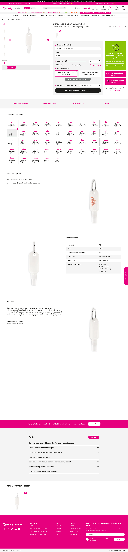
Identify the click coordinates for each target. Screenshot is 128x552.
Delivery (107, 103)
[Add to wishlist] (5, 67)
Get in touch (115, 90)
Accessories (85, 15)
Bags (24, 15)
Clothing (51, 15)
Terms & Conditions (75, 534)
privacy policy (93, 540)
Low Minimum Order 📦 (38, 12)
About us (58, 525)
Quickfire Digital (119, 550)
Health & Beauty (104, 266)
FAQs (57, 534)
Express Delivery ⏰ (54, 12)
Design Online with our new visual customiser (96, 12)
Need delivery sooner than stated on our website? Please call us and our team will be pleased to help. (64, 1)
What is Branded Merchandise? (38, 534)
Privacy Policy (74, 531)
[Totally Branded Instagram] (8, 529)
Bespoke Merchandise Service (38, 531)
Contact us (94, 424)
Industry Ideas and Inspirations (38, 528)
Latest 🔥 (74, 12)
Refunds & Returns (75, 528)
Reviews (58, 531)
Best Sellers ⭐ (22, 12)
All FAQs (93, 437)
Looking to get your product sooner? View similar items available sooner (115, 62)
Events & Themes (107, 15)
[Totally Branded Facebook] (4, 529)
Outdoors (42, 15)
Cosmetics (102, 264)
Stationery (16, 15)
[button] (48, 40)
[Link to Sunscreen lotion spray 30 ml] (17, 501)
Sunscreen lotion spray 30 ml (14, 19)
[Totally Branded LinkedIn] (16, 529)
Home (3, 19)
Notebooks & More (72, 15)
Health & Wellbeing (105, 269)
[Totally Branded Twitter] (12, 529)
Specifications (78, 103)
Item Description (49, 103)
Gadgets (60, 15)
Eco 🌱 (66, 12)
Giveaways (95, 15)
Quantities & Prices (20, 103)
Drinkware (33, 15)
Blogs (31, 525)
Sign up (119, 539)
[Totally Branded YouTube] (19, 529)
